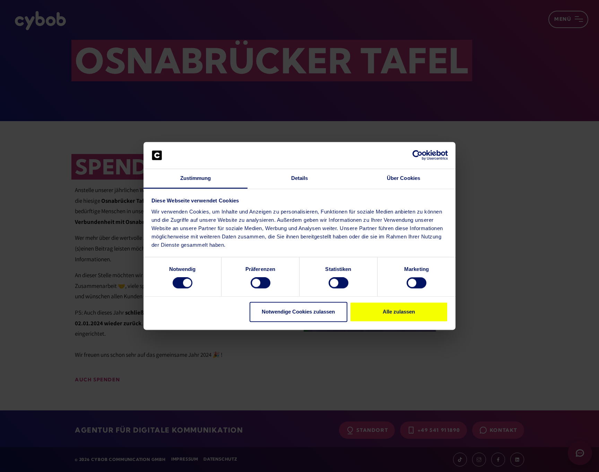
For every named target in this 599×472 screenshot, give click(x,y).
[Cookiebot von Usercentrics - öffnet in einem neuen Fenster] (417, 155)
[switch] (260, 283)
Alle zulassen (399, 312)
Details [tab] (299, 178)
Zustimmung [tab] (195, 178)
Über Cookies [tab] (403, 178)
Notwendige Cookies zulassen (298, 312)
